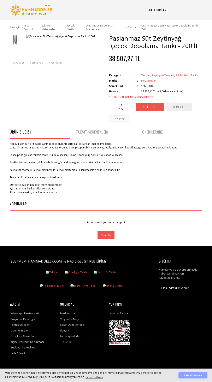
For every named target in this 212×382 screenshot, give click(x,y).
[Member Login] (190, 10)
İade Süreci (18, 353)
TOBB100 (65, 342)
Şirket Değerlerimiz (72, 325)
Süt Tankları (182, 75)
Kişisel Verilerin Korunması (27, 342)
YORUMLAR (18, 203)
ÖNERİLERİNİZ (152, 132)
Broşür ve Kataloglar (23, 319)
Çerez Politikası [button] (94, 377)
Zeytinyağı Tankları (163, 75)
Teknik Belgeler (20, 325)
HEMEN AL (179, 107)
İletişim (64, 330)
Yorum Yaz (106, 235)
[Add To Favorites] (198, 107)
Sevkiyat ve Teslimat (23, 347)
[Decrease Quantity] (112, 107)
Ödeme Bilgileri (20, 330)
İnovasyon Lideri (70, 336)
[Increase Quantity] (131, 107)
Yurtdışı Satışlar (119, 313)
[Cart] (200, 10)
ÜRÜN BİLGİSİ (20, 132)
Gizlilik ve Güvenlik (22, 336)
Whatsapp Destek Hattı (25, 313)
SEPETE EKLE (150, 107)
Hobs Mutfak (148, 80)
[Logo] (31, 10)
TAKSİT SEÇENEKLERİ (92, 132)
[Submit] (197, 288)
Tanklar (145, 75)
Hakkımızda (67, 313)
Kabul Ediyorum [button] (193, 375)
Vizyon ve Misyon (71, 319)
